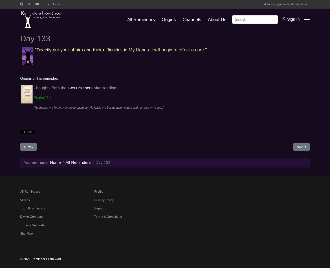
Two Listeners (80, 88)
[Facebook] (21, 4)
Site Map (26, 233)
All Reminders (141, 19)
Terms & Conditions (108, 216)
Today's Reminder (33, 225)
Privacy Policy (104, 200)
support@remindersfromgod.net (287, 4)
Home (56, 4)
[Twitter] (29, 4)
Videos (25, 200)
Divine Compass (31, 216)
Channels (192, 19)
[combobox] (255, 19)
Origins (169, 19)
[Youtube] (37, 4)
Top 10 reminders (32, 208)
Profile (98, 191)
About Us (217, 19)
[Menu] (307, 19)
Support (100, 208)
